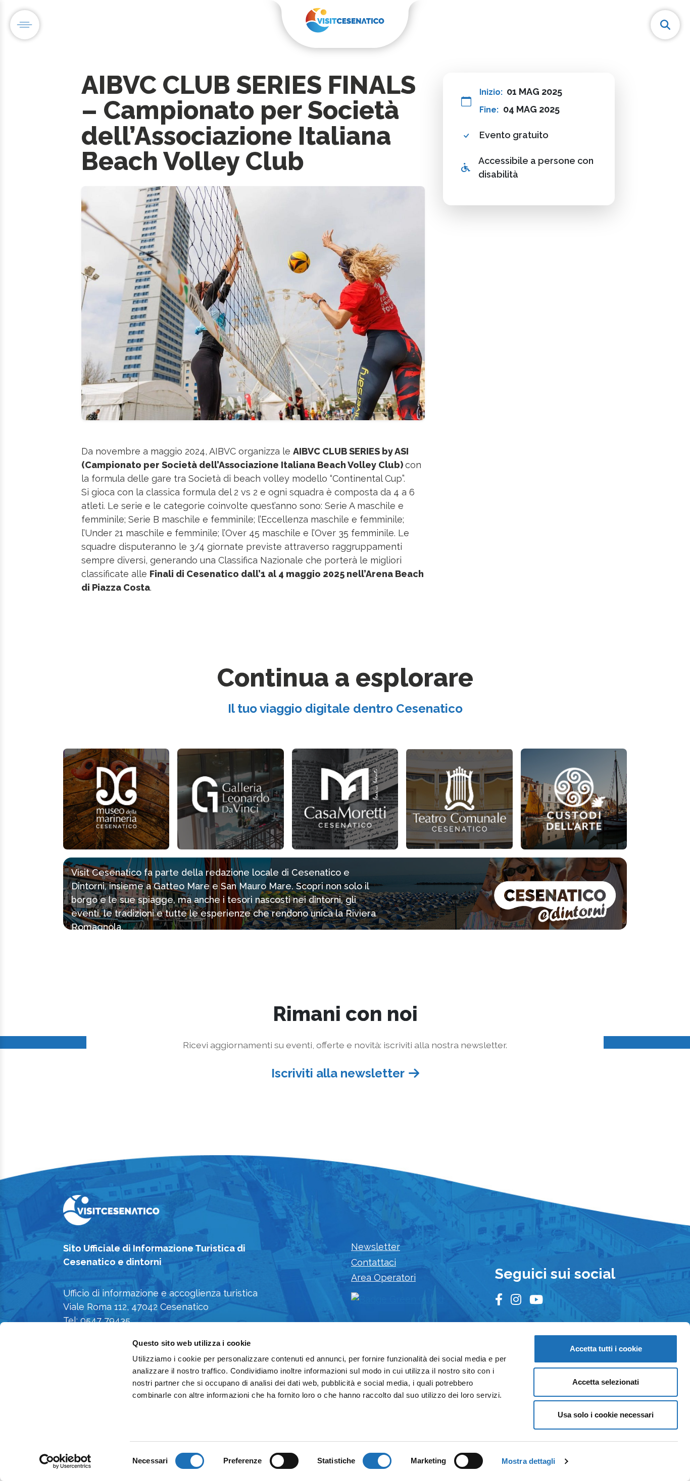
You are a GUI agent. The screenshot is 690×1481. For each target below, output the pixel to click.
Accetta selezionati (605, 1382)
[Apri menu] (24, 24)
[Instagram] (516, 1300)
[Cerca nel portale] (665, 24)
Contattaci (373, 1262)
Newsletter (375, 1246)
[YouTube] (536, 1300)
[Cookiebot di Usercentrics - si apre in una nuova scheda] (65, 1461)
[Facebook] (499, 1300)
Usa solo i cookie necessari (606, 1414)
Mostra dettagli (529, 1461)
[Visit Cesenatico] (111, 1213)
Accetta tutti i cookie (606, 1348)
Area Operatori (383, 1277)
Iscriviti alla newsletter (338, 1073)
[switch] (284, 1461)
